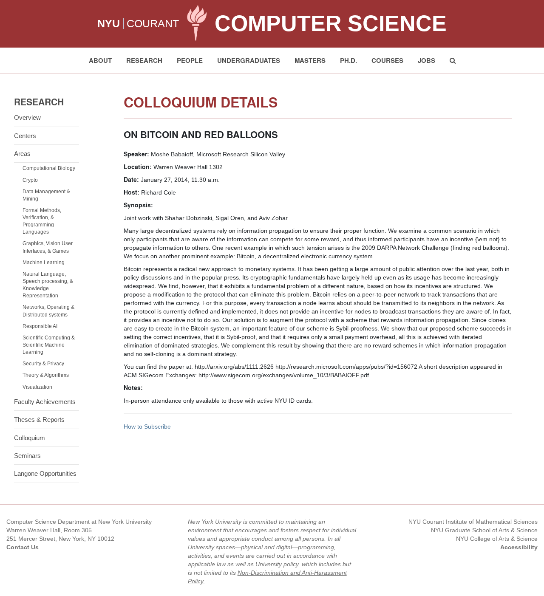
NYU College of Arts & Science (497, 538)
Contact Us (22, 547)
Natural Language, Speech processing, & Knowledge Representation (48, 285)
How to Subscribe (147, 426)
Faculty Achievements (45, 401)
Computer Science (331, 23)
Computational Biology (49, 168)
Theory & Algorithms (46, 375)
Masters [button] (310, 60)
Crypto (30, 180)
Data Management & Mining (46, 195)
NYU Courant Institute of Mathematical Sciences (473, 521)
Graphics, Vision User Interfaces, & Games (48, 247)
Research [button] (144, 60)
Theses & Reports (39, 419)
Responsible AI (40, 326)
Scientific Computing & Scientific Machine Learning (49, 345)
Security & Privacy (43, 364)
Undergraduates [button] (248, 60)
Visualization (37, 387)
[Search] (452, 60)
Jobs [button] (426, 60)
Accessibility (519, 547)
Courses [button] (387, 60)
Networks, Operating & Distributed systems (48, 310)
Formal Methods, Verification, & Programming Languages (42, 221)
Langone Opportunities (45, 473)
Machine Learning (44, 263)
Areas (22, 153)
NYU (108, 23)
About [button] (100, 60)
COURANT (153, 23)
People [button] (190, 60)
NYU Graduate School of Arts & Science (484, 530)
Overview (27, 117)
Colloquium (29, 437)
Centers (25, 135)
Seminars (27, 455)
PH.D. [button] (348, 60)
